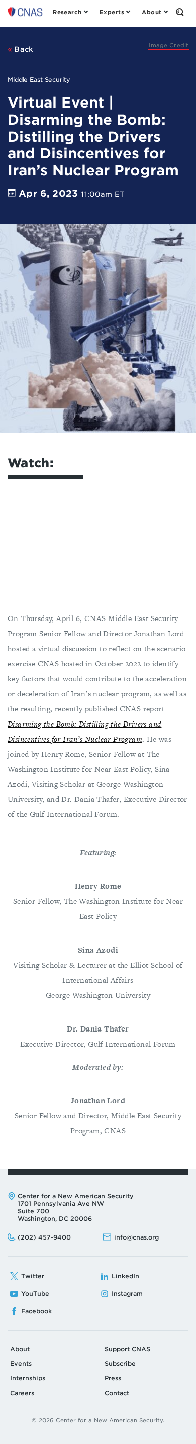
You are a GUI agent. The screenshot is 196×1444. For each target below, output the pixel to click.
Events (21, 1363)
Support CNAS (127, 1349)
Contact (117, 1393)
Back (23, 49)
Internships (27, 1378)
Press (113, 1378)
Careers (22, 1393)
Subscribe (120, 1363)
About (20, 1349)
